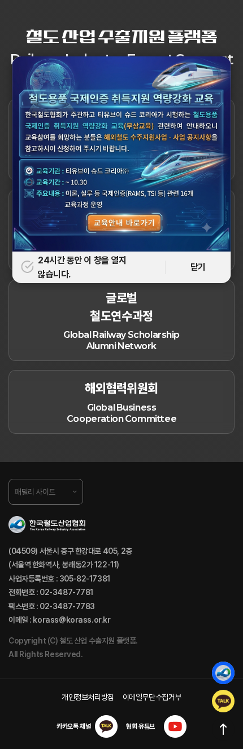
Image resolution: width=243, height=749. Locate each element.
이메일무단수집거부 (152, 697)
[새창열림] (223, 701)
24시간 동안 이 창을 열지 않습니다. (82, 267)
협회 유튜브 (140, 726)
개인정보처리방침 (88, 697)
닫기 (198, 267)
